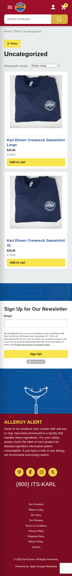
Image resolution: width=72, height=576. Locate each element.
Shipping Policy (36, 536)
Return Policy (36, 541)
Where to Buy (36, 509)
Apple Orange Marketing (43, 566)
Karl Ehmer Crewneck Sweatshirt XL (36, 242)
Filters (12, 43)
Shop (17, 31)
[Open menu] (10, 7)
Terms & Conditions (36, 525)
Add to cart (17, 162)
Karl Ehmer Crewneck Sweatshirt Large (36, 142)
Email (8, 316)
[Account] (53, 7)
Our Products (36, 504)
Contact (36, 547)
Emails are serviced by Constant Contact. (32, 344)
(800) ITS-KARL (36, 484)
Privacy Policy (36, 531)
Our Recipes (36, 520)
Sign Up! (36, 354)
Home (8, 31)
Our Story (36, 515)
